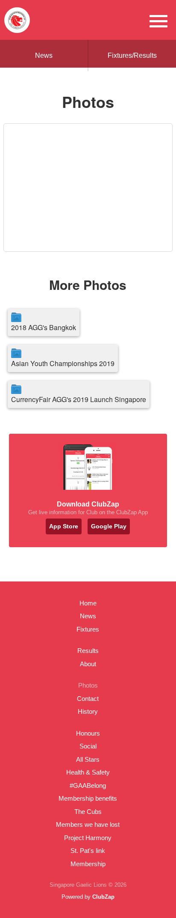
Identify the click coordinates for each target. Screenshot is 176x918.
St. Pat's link (87, 850)
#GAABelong (88, 785)
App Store (63, 526)
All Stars (88, 759)
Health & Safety (88, 772)
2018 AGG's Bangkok (43, 327)
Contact (88, 698)
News (44, 55)
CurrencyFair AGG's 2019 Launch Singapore (78, 399)
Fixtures (87, 629)
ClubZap (103, 897)
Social (88, 746)
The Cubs (88, 811)
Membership (88, 863)
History (88, 711)
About (88, 664)
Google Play (108, 526)
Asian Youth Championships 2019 (62, 363)
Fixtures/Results (132, 55)
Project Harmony (87, 837)
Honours (88, 733)
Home (88, 603)
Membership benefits (88, 798)
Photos (88, 685)
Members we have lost (88, 824)
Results (88, 650)
